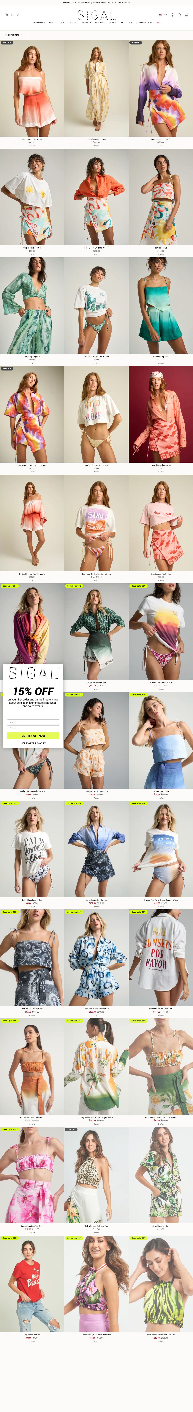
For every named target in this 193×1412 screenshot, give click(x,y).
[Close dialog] (59, 668)
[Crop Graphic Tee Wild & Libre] (96, 414)
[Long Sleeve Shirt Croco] (96, 631)
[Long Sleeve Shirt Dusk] (161, 88)
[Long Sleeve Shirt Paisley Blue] (96, 957)
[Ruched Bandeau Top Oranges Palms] (161, 1066)
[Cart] (186, 14)
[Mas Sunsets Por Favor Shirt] (161, 957)
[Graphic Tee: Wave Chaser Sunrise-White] (161, 849)
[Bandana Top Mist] (161, 305)
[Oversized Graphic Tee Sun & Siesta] (96, 523)
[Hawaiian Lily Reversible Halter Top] (96, 1284)
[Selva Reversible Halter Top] (96, 1175)
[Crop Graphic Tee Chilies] (161, 523)
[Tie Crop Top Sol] (161, 197)
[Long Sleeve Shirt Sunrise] (96, 849)
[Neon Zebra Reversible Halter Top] (161, 1284)
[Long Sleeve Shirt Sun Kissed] (96, 197)
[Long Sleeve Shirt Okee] (96, 88)
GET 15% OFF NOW (33, 735)
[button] (144, 23)
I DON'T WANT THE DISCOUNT (33, 743)
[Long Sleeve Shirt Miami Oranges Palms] (96, 1066)
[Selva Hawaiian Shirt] (161, 1175)
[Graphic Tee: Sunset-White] (161, 631)
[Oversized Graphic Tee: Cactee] (96, 305)
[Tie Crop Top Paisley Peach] (96, 740)
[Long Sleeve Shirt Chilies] (161, 414)
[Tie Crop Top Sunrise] (161, 740)
